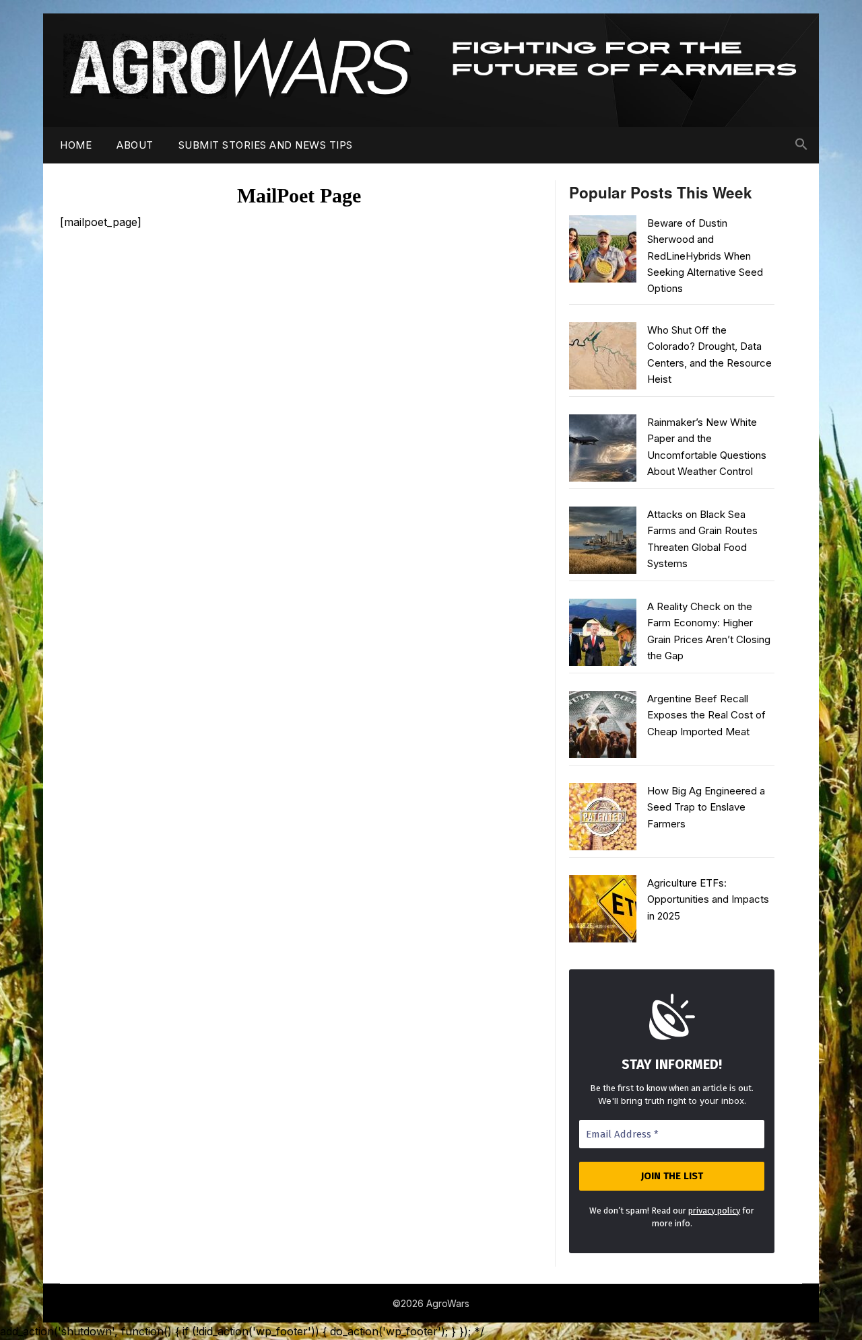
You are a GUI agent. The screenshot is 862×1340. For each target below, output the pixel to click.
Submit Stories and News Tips (265, 145)
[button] (801, 144)
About (135, 145)
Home (76, 145)
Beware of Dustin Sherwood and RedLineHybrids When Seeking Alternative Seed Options (705, 256)
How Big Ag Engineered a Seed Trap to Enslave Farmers (706, 807)
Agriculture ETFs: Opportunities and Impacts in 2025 (708, 899)
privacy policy (714, 1210)
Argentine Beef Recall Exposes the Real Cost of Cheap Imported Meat (706, 715)
